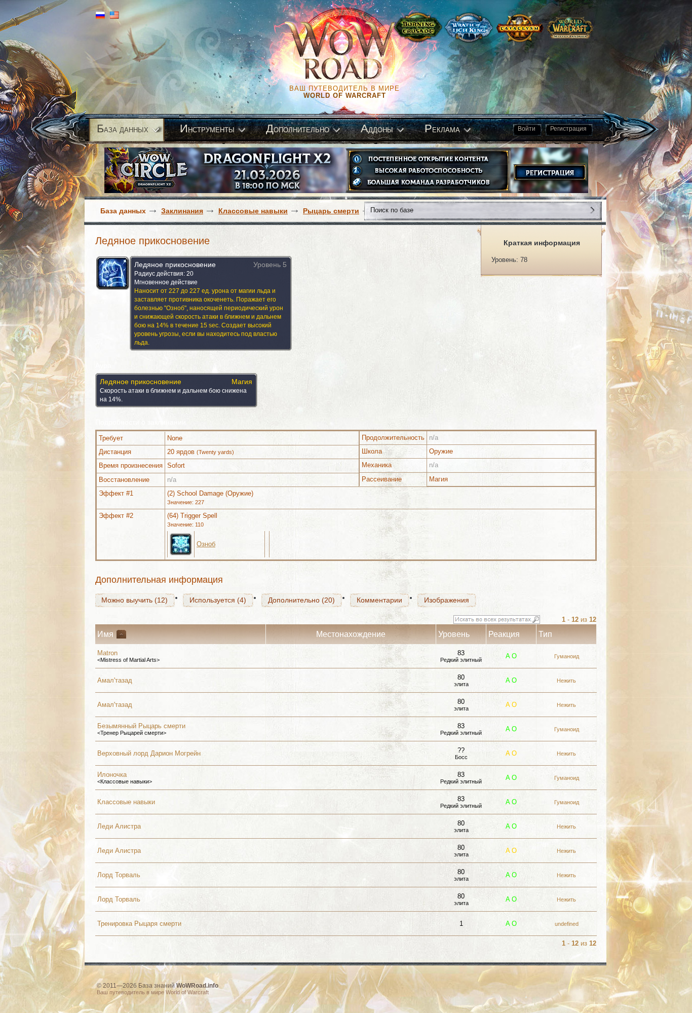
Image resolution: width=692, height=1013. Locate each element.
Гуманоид (566, 656)
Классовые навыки (253, 211)
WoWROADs (349, 51)
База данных (123, 211)
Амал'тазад (114, 680)
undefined (567, 924)
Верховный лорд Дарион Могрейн (149, 753)
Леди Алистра (119, 826)
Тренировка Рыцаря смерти (139, 923)
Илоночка (112, 774)
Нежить (566, 681)
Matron (107, 653)
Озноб (206, 544)
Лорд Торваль (118, 875)
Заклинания (182, 211)
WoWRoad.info (197, 985)
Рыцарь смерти (331, 211)
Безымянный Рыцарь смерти (141, 726)
